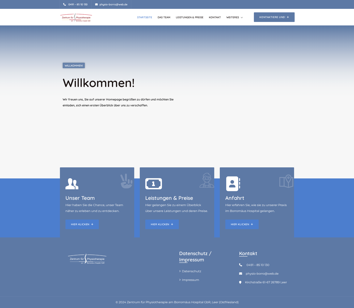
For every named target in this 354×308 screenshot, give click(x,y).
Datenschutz (191, 271)
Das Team (164, 17)
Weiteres (232, 17)
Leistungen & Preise (189, 17)
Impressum (190, 280)
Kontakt (215, 17)
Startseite (144, 17)
